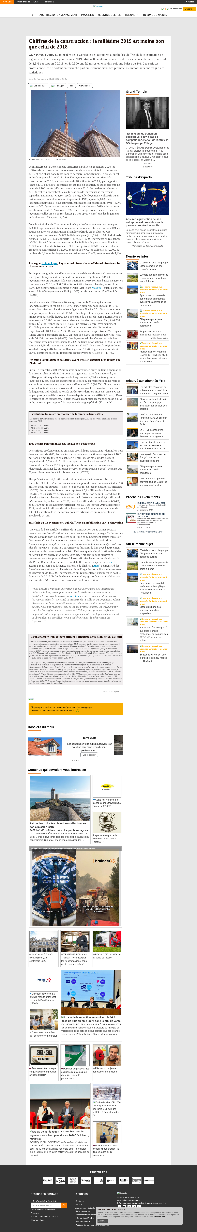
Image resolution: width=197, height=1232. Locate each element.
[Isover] (86, 1177)
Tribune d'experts (155, 15)
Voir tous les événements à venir (147, 532)
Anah (96, 565)
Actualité (7, 2)
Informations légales (84, 1215)
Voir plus (147, 163)
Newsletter (190, 2)
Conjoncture (84, 86)
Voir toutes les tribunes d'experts (147, 246)
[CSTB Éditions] (124, 1177)
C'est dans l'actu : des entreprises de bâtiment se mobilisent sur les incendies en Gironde (62, 845)
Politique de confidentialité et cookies (92, 1221)
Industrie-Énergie (109, 15)
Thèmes (34, 1217)
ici (110, 562)
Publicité (79, 1201)
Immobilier (87, 15)
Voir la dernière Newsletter (43, 1206)
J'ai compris (102, 1221)
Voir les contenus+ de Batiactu (44, 1213)
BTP (33, 15)
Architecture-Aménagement (58, 15)
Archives (35, 1210)
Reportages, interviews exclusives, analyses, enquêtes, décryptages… (62, 709)
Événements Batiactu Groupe (88, 1211)
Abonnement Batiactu (85, 1204)
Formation (49, 2)
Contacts (79, 1198)
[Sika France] (98, 1177)
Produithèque (23, 2)
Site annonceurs (82, 1218)
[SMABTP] (60, 1177)
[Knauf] (136, 1177)
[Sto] (149, 1177)
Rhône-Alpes (49, 263)
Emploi (36, 2)
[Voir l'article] (119, 845)
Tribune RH (132, 15)
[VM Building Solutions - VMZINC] (73, 1177)
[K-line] (48, 1177)
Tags (42, 1217)
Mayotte (97, 287)
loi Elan (74, 595)
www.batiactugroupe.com (128, 1197)
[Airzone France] (111, 1177)
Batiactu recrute (82, 1208)
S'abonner (189, 9)
